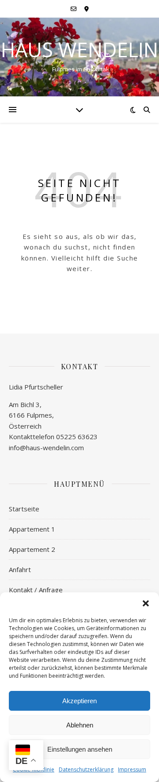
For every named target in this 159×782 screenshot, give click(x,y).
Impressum (132, 769)
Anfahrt (20, 569)
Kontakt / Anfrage (36, 589)
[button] (145, 603)
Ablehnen (79, 725)
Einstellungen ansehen (79, 749)
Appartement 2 (32, 549)
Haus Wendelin (79, 49)
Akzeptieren (79, 701)
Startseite (24, 508)
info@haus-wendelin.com (46, 447)
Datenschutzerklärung (86, 769)
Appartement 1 (32, 529)
